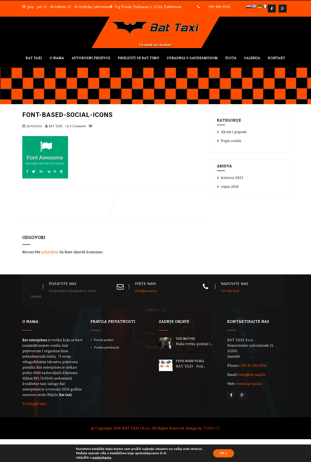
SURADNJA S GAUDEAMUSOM (192, 58)
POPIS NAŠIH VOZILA (190, 361)
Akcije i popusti (234, 132)
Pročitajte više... (35, 404)
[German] (259, 7)
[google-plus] (283, 9)
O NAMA (57, 58)
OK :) (223, 453)
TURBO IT (211, 428)
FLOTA (231, 58)
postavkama (101, 457)
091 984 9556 (219, 7)
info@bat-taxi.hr (146, 291)
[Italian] (265, 7)
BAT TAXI (34, 58)
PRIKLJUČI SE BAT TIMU (138, 58)
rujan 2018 (230, 186)
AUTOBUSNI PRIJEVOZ (91, 58)
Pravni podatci (104, 340)
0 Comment (78, 126)
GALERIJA (252, 58)
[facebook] (272, 9)
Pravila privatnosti (106, 347)
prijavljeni (50, 252)
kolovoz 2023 (232, 178)
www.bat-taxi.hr (249, 384)
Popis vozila (231, 141)
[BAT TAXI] (155, 19)
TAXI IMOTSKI (185, 338)
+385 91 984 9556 (253, 365)
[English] (254, 7)
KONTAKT (276, 58)
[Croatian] (248, 7)
